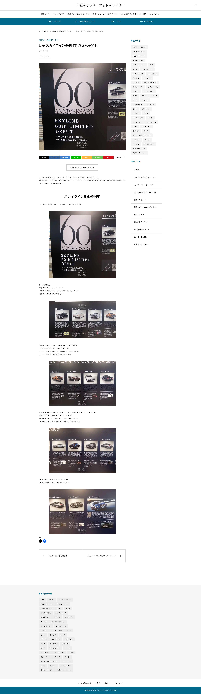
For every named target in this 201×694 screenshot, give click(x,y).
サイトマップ (118, 683)
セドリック (150, 104)
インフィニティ (147, 69)
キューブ (136, 82)
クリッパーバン (138, 87)
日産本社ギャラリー (141, 222)
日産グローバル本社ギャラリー (49, 40)
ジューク (145, 100)
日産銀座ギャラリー (141, 229)
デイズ (146, 113)
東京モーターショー (139, 153)
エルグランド (152, 74)
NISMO (143, 47)
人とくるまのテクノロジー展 (145, 192)
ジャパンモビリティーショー (145, 177)
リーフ (147, 140)
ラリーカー (136, 140)
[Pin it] (108, 157)
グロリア (136, 91)
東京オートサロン (147, 21)
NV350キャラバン (139, 65)
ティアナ (136, 113)
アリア (135, 69)
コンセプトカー (149, 91)
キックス (136, 78)
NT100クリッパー (139, 52)
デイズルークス (138, 118)
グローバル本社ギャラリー (85, 21)
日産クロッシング (54, 21)
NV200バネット (138, 60)
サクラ (135, 96)
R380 (151, 65)
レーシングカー (149, 144)
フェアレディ (137, 122)
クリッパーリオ (153, 87)
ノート (150, 118)
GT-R (135, 47)
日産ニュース (116, 21)
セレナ (135, 109)
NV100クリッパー (139, 56)
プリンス (136, 131)
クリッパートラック (150, 82)
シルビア (154, 96)
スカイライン (45, 56)
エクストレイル (138, 74)
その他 (136, 170)
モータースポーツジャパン (142, 135)
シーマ (135, 100)
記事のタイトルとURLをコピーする (82, 167)
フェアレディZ (151, 122)
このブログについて (84, 683)
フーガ (135, 126)
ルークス (136, 144)
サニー (144, 96)
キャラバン (147, 78)
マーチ (146, 131)
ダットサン (145, 109)
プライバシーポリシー (102, 683)
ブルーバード (146, 126)
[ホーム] (39, 31)
